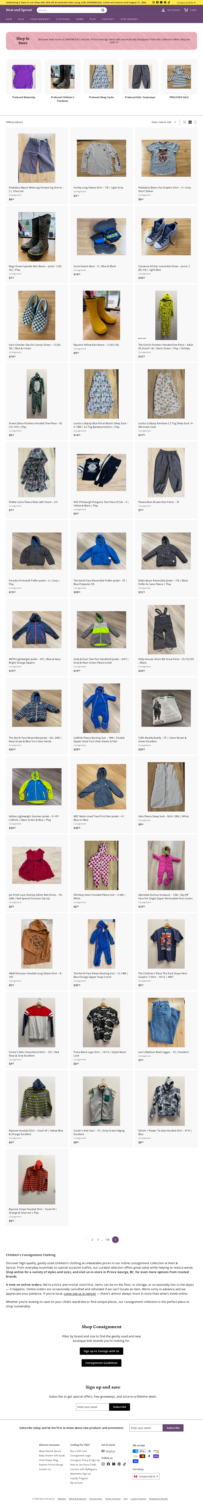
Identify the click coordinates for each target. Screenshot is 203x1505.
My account (76, 1482)
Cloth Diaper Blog (48, 1460)
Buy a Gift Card (78, 1451)
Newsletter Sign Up (80, 1473)
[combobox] (72, 10)
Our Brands (129, 19)
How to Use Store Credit (83, 1464)
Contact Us (45, 1469)
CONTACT (108, 19)
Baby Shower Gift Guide (52, 1455)
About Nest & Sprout (50, 1451)
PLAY (93, 19)
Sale (21, 19)
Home (80, 19)
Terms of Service (113, 1498)
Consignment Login (80, 1455)
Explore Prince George (51, 1464)
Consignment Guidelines (101, 1363)
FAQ (126, 1498)
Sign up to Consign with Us (101, 1351)
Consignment (40, 19)
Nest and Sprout (19, 10)
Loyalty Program (79, 1478)
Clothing (63, 19)
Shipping (62, 1498)
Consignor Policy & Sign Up (85, 1460)
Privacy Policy (95, 1498)
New (9, 19)
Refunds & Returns (77, 1498)
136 (107, 1239)
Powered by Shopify (158, 1498)
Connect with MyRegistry (83, 1469)
